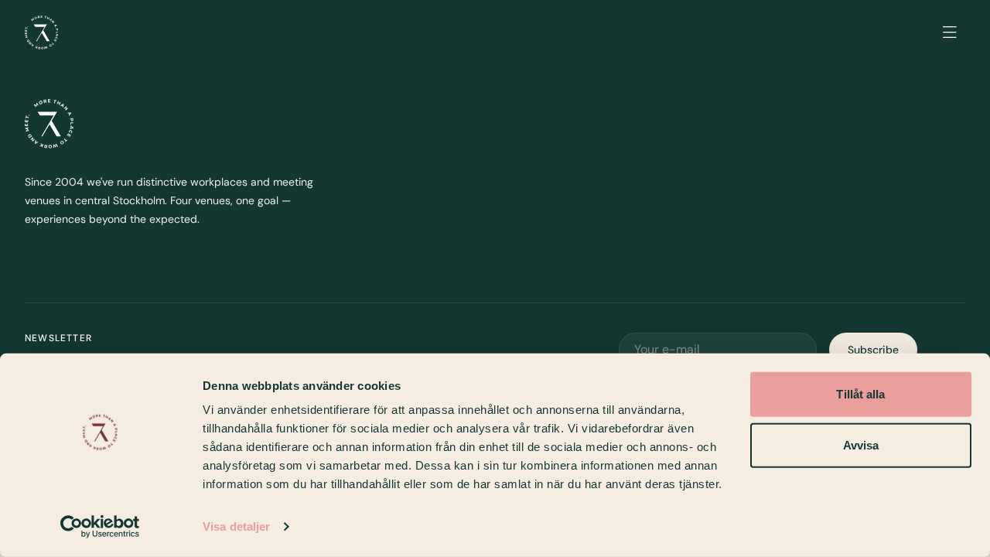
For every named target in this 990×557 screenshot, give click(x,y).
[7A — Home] (41, 32)
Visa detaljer (236, 526)
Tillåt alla (860, 394)
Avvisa (861, 444)
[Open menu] (949, 32)
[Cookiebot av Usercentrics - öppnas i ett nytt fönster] (100, 526)
